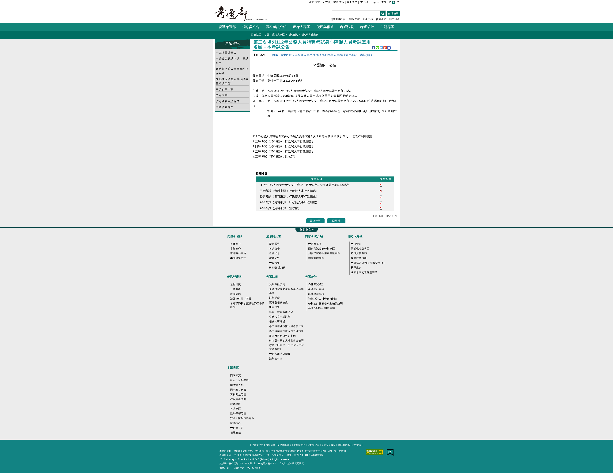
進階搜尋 (393, 13)
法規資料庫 (275, 358)
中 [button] (393, 2)
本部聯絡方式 (238, 258)
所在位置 (276, 455)
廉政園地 (235, 294)
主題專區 (233, 367)
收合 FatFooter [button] (305, 229)
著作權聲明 (299, 445)
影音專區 (235, 404)
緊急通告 (274, 243)
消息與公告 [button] (251, 27)
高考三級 (368, 19)
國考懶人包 (236, 385)
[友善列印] (389, 48)
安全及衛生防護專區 (242, 418)
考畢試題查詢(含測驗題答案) (368, 262)
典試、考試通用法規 (281, 312)
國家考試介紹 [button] (276, 27)
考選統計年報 (316, 289)
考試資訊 (293, 34)
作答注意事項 (359, 258)
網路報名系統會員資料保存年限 (232, 71)
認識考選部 (234, 236)
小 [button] (389, 2)
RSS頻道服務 (277, 267)
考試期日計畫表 (309, 34)
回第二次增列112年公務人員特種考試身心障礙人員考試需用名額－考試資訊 (322, 55)
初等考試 (354, 19)
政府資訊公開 (238, 399)
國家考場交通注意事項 (364, 272)
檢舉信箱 (270, 445)
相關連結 (235, 432)
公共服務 (235, 289)
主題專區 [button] (387, 27)
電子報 (364, 2)
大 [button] (397, 2)
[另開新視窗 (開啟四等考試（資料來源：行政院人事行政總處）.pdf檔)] (381, 196)
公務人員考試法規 (279, 316)
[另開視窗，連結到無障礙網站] (374, 452)
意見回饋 (235, 284)
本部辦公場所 (238, 253)
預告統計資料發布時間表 (322, 298)
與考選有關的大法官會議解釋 (286, 340)
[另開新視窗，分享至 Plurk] (385, 47)
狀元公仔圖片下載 (240, 298)
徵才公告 (274, 258)
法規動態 (274, 297)
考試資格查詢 (359, 253)
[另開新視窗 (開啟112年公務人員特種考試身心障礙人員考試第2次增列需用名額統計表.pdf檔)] (381, 185)
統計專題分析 (316, 294)
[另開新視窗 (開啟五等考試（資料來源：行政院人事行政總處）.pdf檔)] (381, 202)
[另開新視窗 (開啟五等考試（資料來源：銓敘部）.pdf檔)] (381, 208)
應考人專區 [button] (301, 27)
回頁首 (336, 220)
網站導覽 (314, 2)
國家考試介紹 (314, 236)
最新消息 (274, 253)
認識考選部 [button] (227, 27)
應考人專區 (278, 34)
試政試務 (235, 423)
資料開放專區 (238, 394)
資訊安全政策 (329, 445)
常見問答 (352, 2)
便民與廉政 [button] (325, 27)
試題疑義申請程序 (227, 101)
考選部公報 (236, 427)
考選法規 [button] (347, 27)
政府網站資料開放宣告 (349, 445)
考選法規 (272, 276)
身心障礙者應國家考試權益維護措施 (232, 81)
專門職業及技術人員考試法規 (286, 326)
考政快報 (274, 262)
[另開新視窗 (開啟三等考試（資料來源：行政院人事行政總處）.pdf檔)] (381, 190)
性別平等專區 (238, 413)
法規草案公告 (277, 284)
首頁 (266, 34)
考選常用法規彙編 (279, 353)
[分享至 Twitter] (381, 47)
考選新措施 (315, 243)
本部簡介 (235, 248)
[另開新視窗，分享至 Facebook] (373, 47)
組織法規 (274, 307)
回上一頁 (315, 220)
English (375, 2)
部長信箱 (338, 2)
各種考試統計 (316, 284)
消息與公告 (273, 236)
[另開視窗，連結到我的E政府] (390, 452)
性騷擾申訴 (257, 445)
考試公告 (274, 248)
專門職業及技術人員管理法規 (286, 331)
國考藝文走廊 (238, 389)
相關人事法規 (277, 321)
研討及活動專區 (239, 380)
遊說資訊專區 (284, 445)
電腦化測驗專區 (360, 248)
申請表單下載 (225, 89)
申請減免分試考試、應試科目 (232, 60)
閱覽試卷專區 (225, 107)
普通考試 (381, 19)
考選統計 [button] (367, 27)
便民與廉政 (234, 276)
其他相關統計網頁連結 (321, 308)
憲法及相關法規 (278, 302)
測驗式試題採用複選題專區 (324, 253)
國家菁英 (235, 375)
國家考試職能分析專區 (321, 248)
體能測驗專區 (316, 258)
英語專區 (235, 408)
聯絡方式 (317, 455)
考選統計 (311, 276)
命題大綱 (222, 95)
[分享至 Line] (377, 47)
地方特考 (394, 19)
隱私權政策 (313, 445)
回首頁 (327, 2)
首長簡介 (235, 243)
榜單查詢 (356, 267)
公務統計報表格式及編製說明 (325, 303)
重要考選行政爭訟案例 (282, 335)
